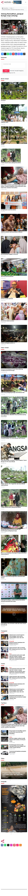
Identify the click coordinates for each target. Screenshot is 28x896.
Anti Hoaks (3, 871)
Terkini (3, 663)
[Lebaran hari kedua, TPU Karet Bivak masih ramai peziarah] (14, 90)
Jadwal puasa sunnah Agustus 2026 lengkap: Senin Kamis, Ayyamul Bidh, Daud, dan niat (16, 636)
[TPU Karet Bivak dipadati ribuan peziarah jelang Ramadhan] (14, 405)
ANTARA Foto (18, 887)
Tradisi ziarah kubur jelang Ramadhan (11, 162)
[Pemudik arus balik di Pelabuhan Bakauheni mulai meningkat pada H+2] (14, 333)
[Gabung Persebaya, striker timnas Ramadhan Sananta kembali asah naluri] (14, 590)
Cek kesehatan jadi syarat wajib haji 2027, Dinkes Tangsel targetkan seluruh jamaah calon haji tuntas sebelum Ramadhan (14, 726)
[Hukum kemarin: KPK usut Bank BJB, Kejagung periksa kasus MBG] (4, 649)
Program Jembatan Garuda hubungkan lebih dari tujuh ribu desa (12, 774)
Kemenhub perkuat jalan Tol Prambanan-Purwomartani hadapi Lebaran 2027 (17, 697)
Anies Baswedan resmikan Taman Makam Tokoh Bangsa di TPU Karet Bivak (14, 461)
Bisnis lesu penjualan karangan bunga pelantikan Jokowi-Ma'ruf (14, 553)
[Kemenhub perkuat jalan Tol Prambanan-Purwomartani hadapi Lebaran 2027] (4, 697)
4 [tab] (16, 780)
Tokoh (16, 858)
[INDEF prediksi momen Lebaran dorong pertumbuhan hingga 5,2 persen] (14, 244)
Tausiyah (17, 860)
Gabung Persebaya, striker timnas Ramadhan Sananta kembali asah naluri (13, 600)
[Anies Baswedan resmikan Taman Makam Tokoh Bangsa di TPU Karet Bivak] (14, 450)
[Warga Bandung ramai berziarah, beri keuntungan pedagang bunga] (14, 520)
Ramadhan (6, 8)
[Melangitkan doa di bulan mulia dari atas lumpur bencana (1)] (14, 614)
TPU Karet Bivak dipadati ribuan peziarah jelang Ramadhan (13, 415)
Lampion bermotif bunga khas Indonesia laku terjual (13, 577)
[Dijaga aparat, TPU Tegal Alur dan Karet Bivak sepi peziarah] (14, 474)
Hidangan (17, 854)
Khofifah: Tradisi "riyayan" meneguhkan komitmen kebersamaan (11, 320)
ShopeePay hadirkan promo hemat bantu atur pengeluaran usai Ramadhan (13, 209)
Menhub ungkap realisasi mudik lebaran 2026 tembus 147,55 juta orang (17, 740)
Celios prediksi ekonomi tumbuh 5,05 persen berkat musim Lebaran (12, 298)
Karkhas (3, 868)
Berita (16, 849)
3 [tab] (14, 780)
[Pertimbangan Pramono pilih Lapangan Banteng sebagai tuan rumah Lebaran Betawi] (4, 746)
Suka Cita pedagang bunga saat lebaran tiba (12, 392)
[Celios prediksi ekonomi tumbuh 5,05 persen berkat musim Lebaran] (14, 289)
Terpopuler (4, 631)
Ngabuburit (18, 851)
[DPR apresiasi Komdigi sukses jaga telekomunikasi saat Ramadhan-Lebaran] (14, 222)
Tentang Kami (18, 880)
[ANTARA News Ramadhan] (8, 841)
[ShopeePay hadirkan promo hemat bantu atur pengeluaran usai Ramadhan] (14, 200)
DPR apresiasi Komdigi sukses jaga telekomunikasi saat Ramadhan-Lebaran (11, 231)
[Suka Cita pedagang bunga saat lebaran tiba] (14, 383)
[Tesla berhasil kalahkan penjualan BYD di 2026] (4, 753)
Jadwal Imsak (18, 865)
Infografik (11, 641)
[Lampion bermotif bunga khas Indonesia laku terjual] (14, 567)
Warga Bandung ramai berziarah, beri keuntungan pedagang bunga (11, 530)
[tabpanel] (14, 770)
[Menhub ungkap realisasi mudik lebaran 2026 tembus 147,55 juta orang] (4, 739)
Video (11, 8)
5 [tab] (18, 780)
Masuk (16, 871)
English (17, 863)
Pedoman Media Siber (20, 882)
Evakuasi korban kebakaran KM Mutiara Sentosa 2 (12, 829)
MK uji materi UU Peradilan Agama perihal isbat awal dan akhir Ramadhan (17, 732)
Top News (4, 703)
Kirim (6, 70)
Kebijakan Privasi (19, 875)
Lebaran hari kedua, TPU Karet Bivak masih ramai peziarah (14, 99)
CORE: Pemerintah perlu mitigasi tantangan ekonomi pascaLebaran (12, 275)
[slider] (6, 33)
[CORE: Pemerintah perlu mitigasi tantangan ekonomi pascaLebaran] (14, 266)
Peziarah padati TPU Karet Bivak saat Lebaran (13, 438)
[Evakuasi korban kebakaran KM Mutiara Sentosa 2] (4, 643)
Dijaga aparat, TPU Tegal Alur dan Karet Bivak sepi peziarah (13, 484)
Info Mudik (17, 856)
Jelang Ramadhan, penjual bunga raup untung (13, 9)
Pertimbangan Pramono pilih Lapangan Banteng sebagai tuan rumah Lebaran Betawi (17, 746)
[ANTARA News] (6, 2)
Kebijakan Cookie (19, 877)
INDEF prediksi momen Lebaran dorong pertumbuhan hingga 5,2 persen (11, 253)
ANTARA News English (20, 868)
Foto (10, 653)
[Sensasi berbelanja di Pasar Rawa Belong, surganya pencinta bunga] (14, 359)
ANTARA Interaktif (5, 873)
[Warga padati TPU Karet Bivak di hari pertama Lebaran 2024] (14, 112)
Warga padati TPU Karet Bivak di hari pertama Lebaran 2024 (13, 121)
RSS (16, 884)
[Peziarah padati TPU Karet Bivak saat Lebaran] (14, 428)
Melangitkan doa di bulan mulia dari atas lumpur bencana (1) (13, 624)
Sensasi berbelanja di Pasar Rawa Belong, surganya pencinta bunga (12, 369)
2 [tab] (12, 780)
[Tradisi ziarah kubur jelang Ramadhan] (11, 155)
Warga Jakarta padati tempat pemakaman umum (12, 144)
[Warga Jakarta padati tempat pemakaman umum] (14, 135)
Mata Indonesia (5, 875)
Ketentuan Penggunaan (21, 873)
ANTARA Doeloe (5, 877)
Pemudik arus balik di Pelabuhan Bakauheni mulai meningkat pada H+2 (12, 342)
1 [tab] (10, 780)
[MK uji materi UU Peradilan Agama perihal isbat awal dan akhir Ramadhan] (4, 732)
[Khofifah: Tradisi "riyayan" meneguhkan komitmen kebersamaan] (14, 311)
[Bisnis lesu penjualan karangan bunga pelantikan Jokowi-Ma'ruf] (14, 543)
